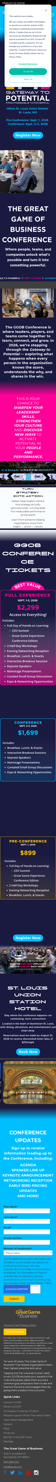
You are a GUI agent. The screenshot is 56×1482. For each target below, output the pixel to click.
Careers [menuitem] (8, 1424)
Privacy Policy (28, 1325)
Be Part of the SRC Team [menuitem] (18, 1437)
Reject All (28, 79)
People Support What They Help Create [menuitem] (27, 1415)
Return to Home (14, 3)
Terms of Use (11, 1325)
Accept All (28, 71)
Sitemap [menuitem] (8, 1441)
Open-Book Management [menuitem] (18, 1420)
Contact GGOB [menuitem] (12, 1402)
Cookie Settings (15, 1331)
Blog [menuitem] (6, 1428)
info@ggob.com (13, 1467)
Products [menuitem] (9, 1433)
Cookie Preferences (28, 64)
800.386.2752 (11, 1462)
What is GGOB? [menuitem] (12, 1406)
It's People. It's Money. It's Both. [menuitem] (21, 1411)
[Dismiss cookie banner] (46, 11)
